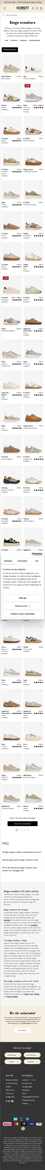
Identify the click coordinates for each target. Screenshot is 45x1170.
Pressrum (9, 1093)
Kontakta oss (12, 1055)
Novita (36, 994)
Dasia (26, 994)
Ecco (31, 994)
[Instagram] (9, 1101)
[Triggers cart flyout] (41, 8)
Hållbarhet (10, 1090)
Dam (6, 40)
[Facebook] (6, 1101)
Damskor (14, 40)
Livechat (28, 1080)
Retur (24, 1093)
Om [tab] (36, 561)
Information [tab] (22, 561)
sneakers (34, 925)
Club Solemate (31, 1055)
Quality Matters (12, 1080)
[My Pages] (33, 8)
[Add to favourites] (19, 56)
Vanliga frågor (27, 1087)
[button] (23, 1128)
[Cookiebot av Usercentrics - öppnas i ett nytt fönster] (32, 554)
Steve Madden (12, 997)
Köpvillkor (31, 1062)
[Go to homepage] (23, 8)
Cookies (25, 1104)
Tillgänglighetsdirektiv (30, 1097)
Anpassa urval (21, 606)
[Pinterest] (12, 1101)
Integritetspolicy (28, 1100)
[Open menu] (4, 8)
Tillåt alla (22, 598)
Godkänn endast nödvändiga (22, 614)
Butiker (11, 1062)
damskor (7, 920)
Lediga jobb (10, 1097)
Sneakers (23, 40)
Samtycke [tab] (8, 561)
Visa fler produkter (22, 824)
